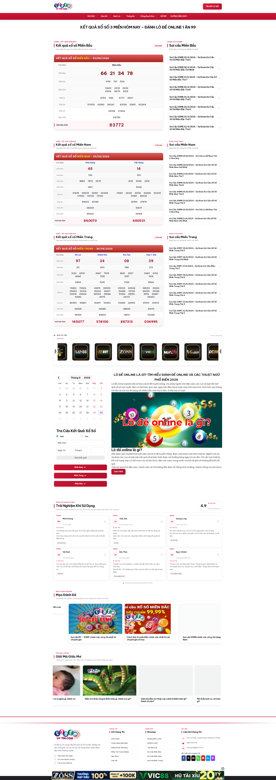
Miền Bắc (79, 484)
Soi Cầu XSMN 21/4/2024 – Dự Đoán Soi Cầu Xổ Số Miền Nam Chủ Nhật (192, 219)
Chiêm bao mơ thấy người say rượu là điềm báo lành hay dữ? (85, 700)
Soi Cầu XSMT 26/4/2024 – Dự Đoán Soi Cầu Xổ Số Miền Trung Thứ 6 (193, 276)
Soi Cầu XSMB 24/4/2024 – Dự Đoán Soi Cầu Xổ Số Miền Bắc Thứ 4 (191, 108)
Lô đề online (117, 384)
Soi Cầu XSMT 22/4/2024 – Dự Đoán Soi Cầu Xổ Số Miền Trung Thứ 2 (193, 312)
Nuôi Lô (116, 16)
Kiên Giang (90, 163)
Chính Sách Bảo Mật (119, 743)
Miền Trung (79, 475)
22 (94, 406)
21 (87, 406)
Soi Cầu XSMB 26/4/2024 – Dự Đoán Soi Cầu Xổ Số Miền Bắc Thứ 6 (191, 88)
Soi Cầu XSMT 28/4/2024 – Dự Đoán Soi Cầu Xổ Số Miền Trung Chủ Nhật (193, 258)
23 (101, 406)
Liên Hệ (114, 761)
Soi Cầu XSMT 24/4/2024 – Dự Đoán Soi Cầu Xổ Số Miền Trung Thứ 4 (193, 294)
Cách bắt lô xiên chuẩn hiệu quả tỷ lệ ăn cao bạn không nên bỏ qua (202, 638)
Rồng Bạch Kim (147, 16)
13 (80, 400)
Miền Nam (78, 467)
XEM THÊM (118, 471)
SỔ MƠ (163, 16)
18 (67, 406)
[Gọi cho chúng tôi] (198, 758)
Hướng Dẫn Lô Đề (154, 739)
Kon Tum (126, 255)
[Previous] (59, 616)
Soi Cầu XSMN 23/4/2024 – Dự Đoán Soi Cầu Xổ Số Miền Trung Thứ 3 (193, 201)
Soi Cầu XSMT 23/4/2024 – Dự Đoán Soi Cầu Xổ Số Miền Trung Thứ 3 (193, 303)
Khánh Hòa (102, 255)
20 (80, 406)
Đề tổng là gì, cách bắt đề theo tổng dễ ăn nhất (90, 637)
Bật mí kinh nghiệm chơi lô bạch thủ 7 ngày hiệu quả (146, 638)
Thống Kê (130, 16)
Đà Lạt (78, 255)
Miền (62, 436)
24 (60, 412)
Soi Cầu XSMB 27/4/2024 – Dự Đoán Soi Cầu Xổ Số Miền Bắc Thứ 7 (193, 78)
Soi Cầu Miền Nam (154, 756)
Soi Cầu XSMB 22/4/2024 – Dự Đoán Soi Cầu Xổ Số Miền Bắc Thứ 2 (191, 128)
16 (101, 400)
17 (60, 406)
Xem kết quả (81, 457)
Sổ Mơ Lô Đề (152, 743)
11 (66, 400)
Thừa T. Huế (151, 255)
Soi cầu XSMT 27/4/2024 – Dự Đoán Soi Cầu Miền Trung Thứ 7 (192, 267)
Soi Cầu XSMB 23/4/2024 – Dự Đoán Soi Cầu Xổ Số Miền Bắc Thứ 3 (191, 118)
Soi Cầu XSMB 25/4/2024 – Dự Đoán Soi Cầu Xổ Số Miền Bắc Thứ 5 (191, 98)
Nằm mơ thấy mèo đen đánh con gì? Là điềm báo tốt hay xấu (198, 700)
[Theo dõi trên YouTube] (203, 758)
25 (66, 412)
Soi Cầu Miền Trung (155, 761)
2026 (87, 377)
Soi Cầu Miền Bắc (154, 752)
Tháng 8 (75, 377)
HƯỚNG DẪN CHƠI (178, 16)
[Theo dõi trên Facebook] (184, 758)
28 (66, 388)
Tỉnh (86, 436)
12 (74, 400)
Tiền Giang (138, 163)
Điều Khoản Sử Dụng (119, 748)
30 (80, 388)
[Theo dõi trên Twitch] (213, 758)
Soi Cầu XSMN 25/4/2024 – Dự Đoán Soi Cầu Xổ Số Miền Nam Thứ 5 (193, 192)
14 (87, 400)
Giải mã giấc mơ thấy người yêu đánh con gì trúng (142, 699)
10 (60, 400)
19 (74, 406)
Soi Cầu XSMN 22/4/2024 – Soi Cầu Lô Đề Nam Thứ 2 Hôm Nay (193, 210)
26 (73, 412)
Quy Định (115, 756)
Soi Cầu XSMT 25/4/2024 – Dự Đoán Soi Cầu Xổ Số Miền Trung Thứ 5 (193, 285)
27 (60, 388)
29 (73, 388)
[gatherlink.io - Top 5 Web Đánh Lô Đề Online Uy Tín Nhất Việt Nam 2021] (63, 6)
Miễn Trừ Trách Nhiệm (120, 752)
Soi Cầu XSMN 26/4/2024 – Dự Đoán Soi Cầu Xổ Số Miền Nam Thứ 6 (193, 184)
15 (94, 400)
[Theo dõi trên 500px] (208, 758)
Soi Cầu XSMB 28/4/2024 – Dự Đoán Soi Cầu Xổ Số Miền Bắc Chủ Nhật (191, 68)
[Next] (213, 616)
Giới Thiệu (115, 739)
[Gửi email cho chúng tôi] (193, 758)
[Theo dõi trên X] (188, 758)
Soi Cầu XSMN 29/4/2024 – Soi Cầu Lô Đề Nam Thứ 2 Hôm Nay (193, 157)
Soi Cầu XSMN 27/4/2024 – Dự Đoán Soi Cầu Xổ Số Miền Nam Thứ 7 (193, 175)
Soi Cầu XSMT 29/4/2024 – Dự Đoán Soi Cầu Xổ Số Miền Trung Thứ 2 (193, 249)
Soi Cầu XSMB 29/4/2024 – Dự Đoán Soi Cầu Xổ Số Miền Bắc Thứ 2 (191, 58)
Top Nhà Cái (152, 748)
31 (87, 388)
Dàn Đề (104, 16)
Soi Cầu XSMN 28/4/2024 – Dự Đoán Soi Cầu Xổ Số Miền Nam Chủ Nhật (193, 166)
